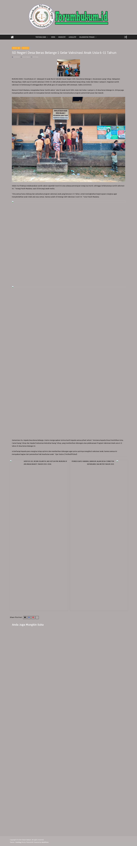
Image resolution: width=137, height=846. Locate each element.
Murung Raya (16, 48)
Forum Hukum (26, 57)
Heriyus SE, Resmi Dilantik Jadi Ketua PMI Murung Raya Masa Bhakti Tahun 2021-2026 (45, 462)
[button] (47, 37)
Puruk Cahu (25, 48)
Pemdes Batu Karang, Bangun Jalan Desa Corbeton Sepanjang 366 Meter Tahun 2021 (93, 462)
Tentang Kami (41, 37)
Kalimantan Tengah (87, 37)
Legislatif (72, 37)
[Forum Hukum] (12, 37)
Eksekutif (61, 37)
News (53, 37)
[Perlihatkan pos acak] (125, 37)
